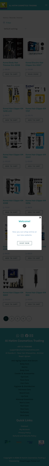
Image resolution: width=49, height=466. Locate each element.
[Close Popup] (40, 217)
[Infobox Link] (24, 230)
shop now (25, 243)
